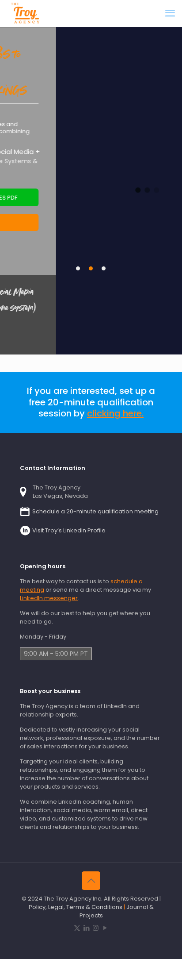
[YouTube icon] (105, 927)
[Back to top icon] (91, 880)
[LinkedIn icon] (86, 927)
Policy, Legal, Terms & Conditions (75, 907)
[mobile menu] (170, 13)
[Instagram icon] (95, 927)
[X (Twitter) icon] (77, 927)
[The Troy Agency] (26, 13)
